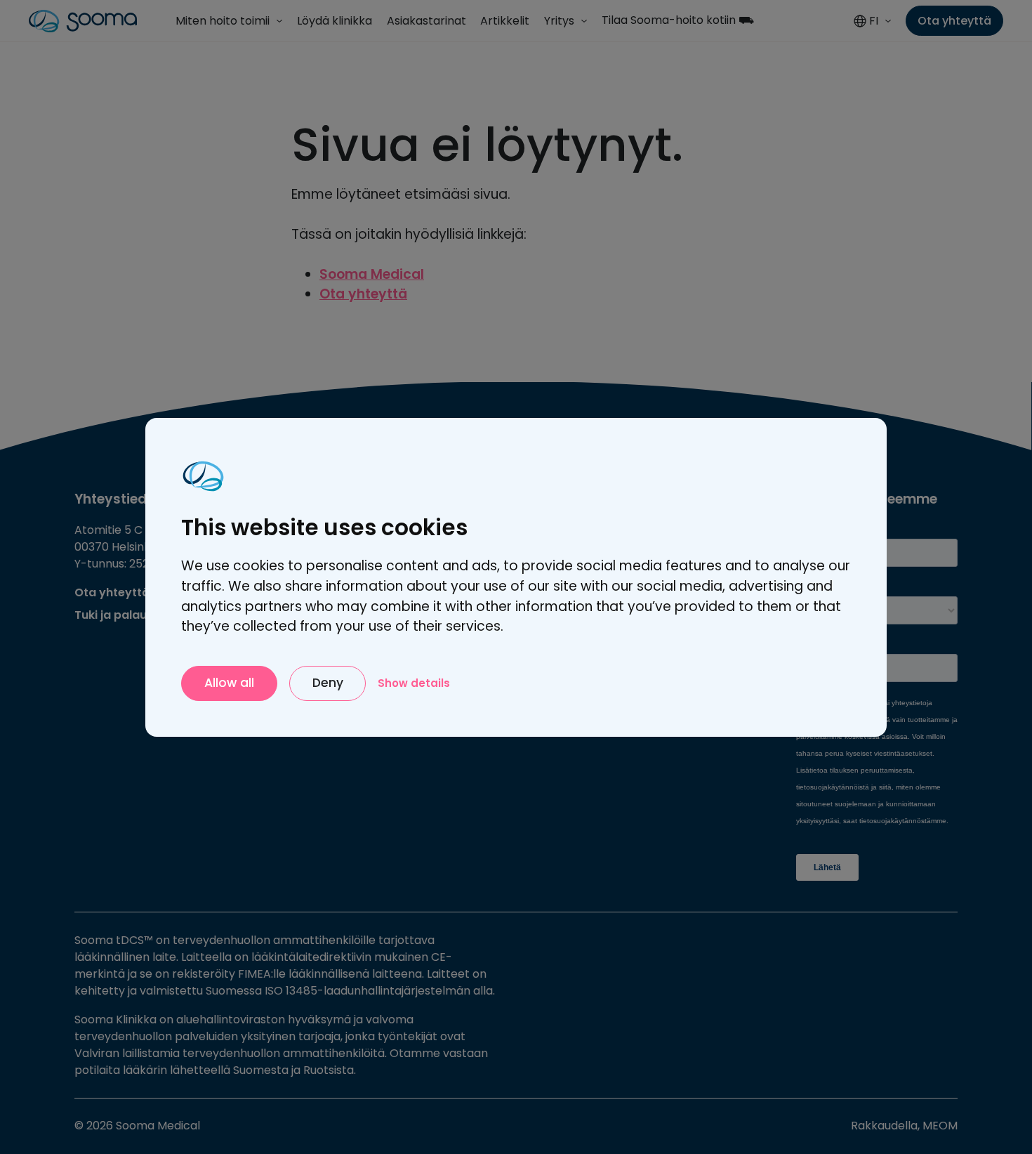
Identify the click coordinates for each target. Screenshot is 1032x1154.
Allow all (229, 682)
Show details (414, 682)
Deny (327, 682)
